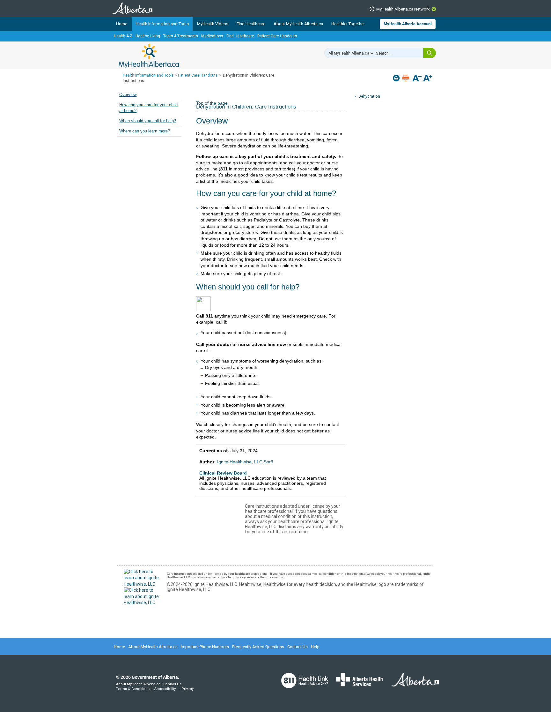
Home (121, 23)
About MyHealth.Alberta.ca (298, 23)
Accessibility (165, 689)
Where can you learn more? (144, 131)
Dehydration (369, 96)
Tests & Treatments (180, 36)
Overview (127, 95)
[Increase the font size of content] (427, 79)
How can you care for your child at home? (148, 108)
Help (315, 646)
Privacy (187, 689)
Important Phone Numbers (205, 646)
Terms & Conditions (133, 689)
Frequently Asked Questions (258, 646)
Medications (212, 36)
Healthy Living (148, 36)
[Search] (429, 53)
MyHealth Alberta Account (408, 23)
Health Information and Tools (162, 23)
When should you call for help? (147, 121)
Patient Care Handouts (277, 36)
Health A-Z (123, 36)
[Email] (397, 78)
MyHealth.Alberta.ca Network (403, 9)
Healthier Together (348, 23)
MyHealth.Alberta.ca (149, 55)
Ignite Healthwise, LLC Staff (245, 461)
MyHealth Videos (212, 23)
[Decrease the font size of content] (417, 79)
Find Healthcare (251, 23)
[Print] (406, 78)
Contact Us (297, 646)
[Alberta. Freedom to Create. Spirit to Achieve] (411, 684)
